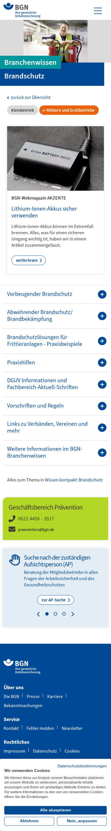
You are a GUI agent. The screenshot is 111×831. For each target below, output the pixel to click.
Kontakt (11, 728)
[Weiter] (71, 615)
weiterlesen (27, 260)
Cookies (72, 751)
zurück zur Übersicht (30, 97)
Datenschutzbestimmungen (82, 766)
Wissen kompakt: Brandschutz (74, 480)
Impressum (14, 751)
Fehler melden (40, 728)
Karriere (55, 696)
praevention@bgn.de (36, 529)
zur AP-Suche (54, 600)
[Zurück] (39, 615)
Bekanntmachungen (23, 706)
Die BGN (11, 696)
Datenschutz (45, 751)
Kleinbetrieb (22, 110)
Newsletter (72, 728)
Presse (33, 696)
